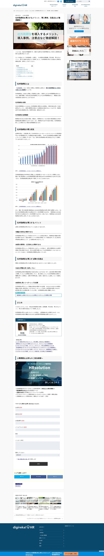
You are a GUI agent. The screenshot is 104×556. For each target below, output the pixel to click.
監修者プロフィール (69, 526)
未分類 (40, 540)
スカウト (64, 5)
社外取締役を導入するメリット (24, 71)
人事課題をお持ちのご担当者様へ (25, 76)
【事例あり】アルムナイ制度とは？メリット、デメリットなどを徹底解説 (34, 343)
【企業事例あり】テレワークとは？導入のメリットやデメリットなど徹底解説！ (35, 347)
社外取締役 (19, 88)
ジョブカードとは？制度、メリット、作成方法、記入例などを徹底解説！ (34, 351)
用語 (40, 543)
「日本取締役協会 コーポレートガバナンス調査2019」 (30, 170)
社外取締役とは (21, 67)
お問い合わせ (70, 1)
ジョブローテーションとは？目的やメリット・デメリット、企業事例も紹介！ (44, 518)
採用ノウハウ (54, 5)
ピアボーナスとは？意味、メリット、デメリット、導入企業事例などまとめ (34, 345)
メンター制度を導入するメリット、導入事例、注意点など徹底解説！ (33, 341)
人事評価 (85, 5)
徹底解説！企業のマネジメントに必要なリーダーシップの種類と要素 (34, 295)
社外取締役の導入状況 (22, 69)
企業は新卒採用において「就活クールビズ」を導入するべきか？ (30, 515)
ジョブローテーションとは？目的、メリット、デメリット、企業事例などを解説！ (36, 349)
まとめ (18, 74)
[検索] (89, 1)
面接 (75, 5)
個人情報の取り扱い (23, 459)
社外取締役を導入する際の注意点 (25, 73)
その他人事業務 (43, 535)
